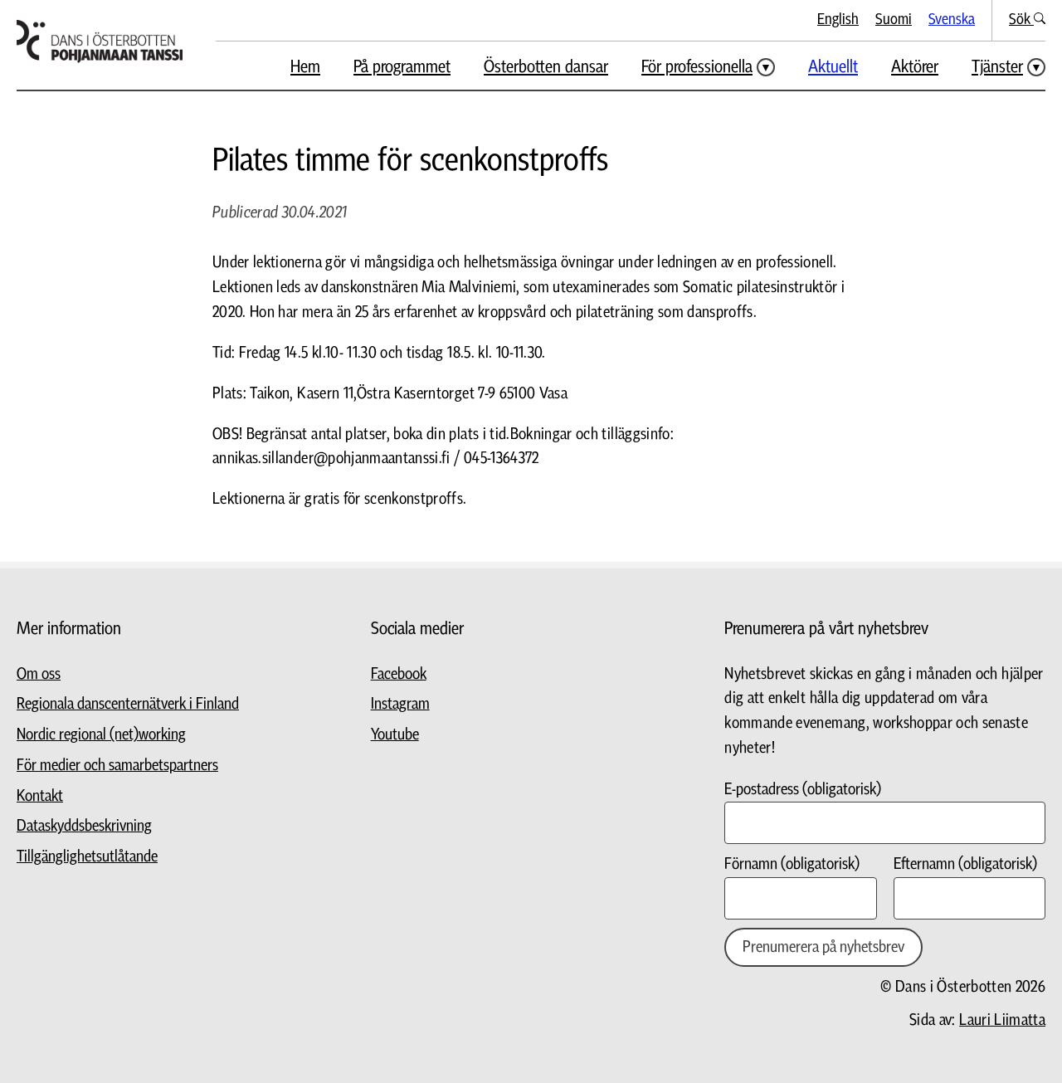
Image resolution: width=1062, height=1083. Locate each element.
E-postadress (802, 790)
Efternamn (965, 864)
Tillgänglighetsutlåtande (87, 857)
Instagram (400, 704)
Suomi (893, 19)
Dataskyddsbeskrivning (84, 826)
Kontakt (40, 796)
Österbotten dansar (546, 67)
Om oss (39, 674)
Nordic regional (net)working (101, 735)
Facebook (398, 674)
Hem (305, 67)
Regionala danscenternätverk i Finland (128, 704)
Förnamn (792, 864)
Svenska (951, 19)
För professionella (697, 67)
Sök (1021, 19)
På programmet (402, 67)
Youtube (395, 735)
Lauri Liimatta (1002, 1020)
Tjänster (997, 67)
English (838, 19)
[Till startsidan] (100, 41)
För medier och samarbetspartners (117, 765)
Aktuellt (833, 67)
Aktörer (914, 67)
